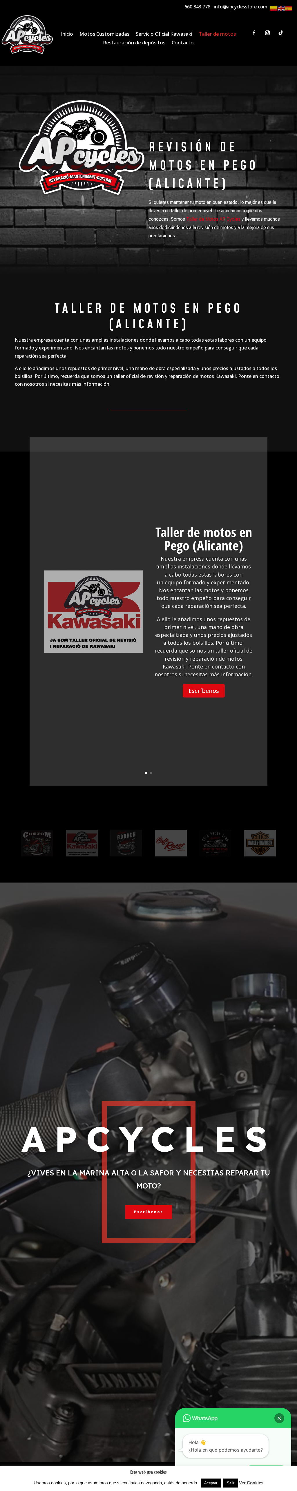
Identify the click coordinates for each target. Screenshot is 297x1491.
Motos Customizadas (104, 34)
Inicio (67, 34)
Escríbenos (204, 691)
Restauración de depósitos (134, 43)
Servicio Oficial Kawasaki (164, 34)
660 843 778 (197, 6)
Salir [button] (230, 1483)
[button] (279, 1418)
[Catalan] (274, 8)
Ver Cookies (251, 1482)
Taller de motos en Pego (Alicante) (203, 538)
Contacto (183, 43)
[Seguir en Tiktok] (280, 32)
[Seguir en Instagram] (267, 32)
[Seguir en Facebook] (254, 32)
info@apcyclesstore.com (240, 6)
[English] (281, 8)
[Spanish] (289, 8)
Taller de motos (217, 34)
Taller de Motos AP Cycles (213, 219)
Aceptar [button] (210, 1483)
